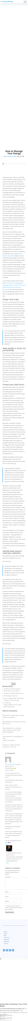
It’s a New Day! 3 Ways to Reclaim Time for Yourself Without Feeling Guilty (12, 704)
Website (7, 901)
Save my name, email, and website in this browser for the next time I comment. (13, 907)
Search (13, 684)
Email (7, 896)
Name (7, 892)
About (5, 933)
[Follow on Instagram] (13, 950)
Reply (6, 844)
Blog (5, 935)
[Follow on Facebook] (4, 950)
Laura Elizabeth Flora (10, 764)
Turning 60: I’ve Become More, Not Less (13, 693)
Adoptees (6, 941)
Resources (6, 937)
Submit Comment (9, 912)
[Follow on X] (7, 950)
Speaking (6, 939)
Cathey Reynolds (7, 736)
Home (5, 931)
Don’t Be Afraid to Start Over (11, 696)
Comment (8, 877)
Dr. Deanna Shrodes (7, 2)
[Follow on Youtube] (10, 950)
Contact (6, 943)
